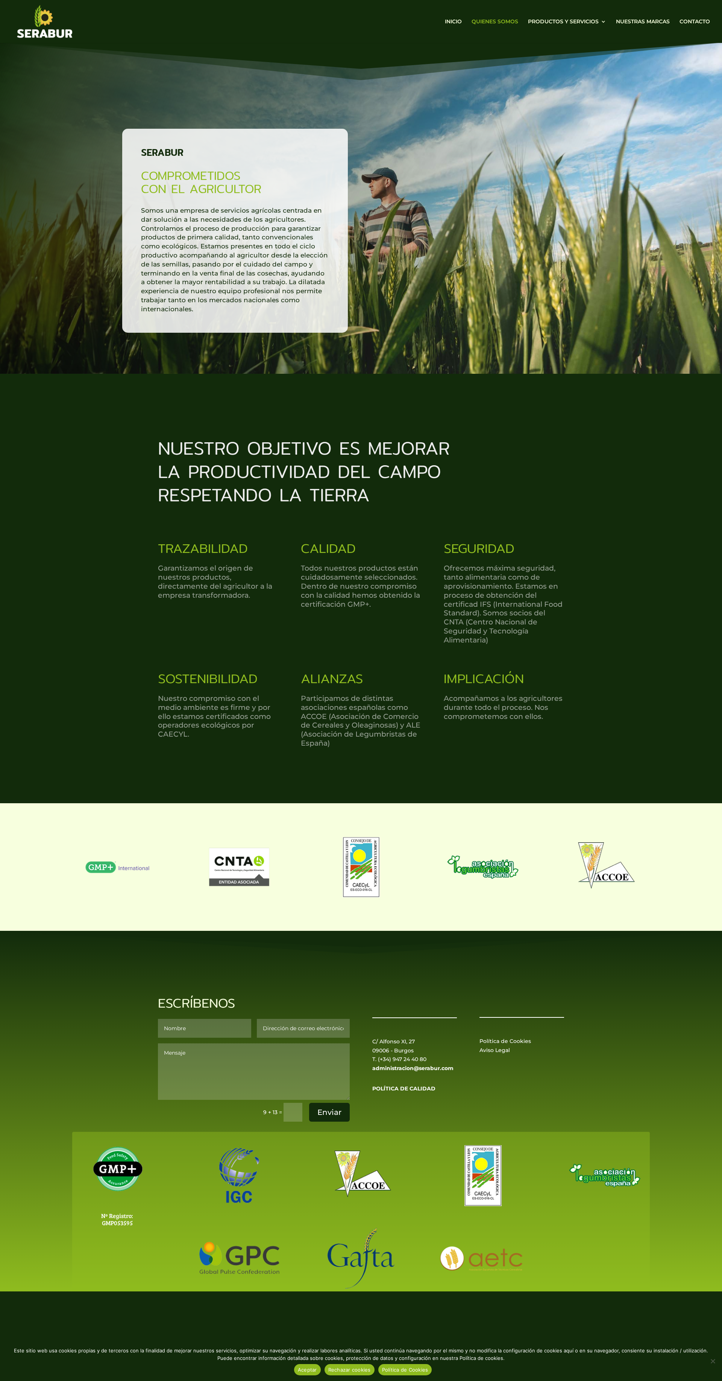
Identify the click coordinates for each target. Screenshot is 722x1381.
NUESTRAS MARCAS (643, 22)
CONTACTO (695, 22)
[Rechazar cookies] (712, 1361)
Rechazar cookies (349, 1370)
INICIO (453, 22)
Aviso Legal (494, 1050)
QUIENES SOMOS (495, 22)
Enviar (329, 1112)
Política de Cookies (505, 1041)
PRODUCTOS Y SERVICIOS (563, 22)
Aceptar (307, 1370)
